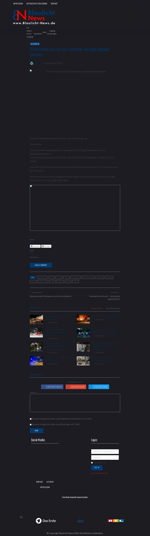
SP (36, 63)
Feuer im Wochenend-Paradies (105, 316)
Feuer (58, 277)
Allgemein (35, 44)
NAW (52, 281)
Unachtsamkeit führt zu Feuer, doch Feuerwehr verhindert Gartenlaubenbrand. (57, 346)
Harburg (109, 277)
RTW (68, 281)
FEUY (66, 277)
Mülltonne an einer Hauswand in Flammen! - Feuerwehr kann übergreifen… (105, 346)
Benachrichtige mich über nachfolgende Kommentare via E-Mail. (62, 418)
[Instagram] (130, 4)
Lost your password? (99, 473)
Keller (33, 281)
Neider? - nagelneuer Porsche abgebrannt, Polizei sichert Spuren (57, 332)
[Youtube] (123, 4)
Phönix (60, 281)
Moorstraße (43, 281)
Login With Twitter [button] (100, 387)
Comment (33, 392)
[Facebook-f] (110, 4)
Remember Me (99, 462)
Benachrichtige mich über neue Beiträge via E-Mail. (56, 424)
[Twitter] (117, 4)
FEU (51, 277)
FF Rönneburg (87, 277)
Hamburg (99, 277)
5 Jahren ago (52, 322)
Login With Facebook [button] (54, 387)
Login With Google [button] (77, 387)
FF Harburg (75, 277)
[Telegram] (137, 4)
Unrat (75, 281)
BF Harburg (42, 277)
